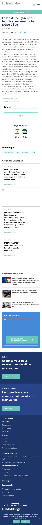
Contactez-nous (8, 496)
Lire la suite (8, 184)
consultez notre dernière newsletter (19, 340)
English (21, 116)
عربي (21, 110)
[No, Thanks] (39, 518)
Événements (7, 425)
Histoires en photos (9, 445)
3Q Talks (5, 438)
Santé (33, 152)
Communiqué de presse (10, 101)
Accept (16, 522)
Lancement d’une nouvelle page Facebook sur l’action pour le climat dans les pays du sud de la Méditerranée (14, 174)
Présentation (6, 469)
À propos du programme (11, 489)
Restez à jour (9, 409)
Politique (5, 492)
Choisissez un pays (19, 12)
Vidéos (4, 441)
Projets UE (5, 472)
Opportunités (7, 485)
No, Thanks (25, 522)
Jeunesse (25, 152)
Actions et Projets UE (10, 466)
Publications (7, 428)
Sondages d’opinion (9, 448)
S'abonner (9, 377)
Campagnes (7, 481)
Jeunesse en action (9, 453)
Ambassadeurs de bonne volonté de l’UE (16, 462)
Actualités (6, 422)
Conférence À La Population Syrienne (15, 475)
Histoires (5, 431)
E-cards (5, 435)
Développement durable (11, 152)
